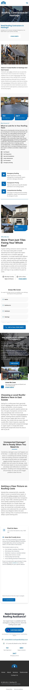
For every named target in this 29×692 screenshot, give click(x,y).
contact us (15, 563)
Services (15, 672)
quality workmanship (8, 140)
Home (3, 672)
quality (5, 345)
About (9, 672)
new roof (20, 254)
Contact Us (14, 675)
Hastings (8, 405)
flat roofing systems (18, 262)
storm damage (6, 83)
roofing (10, 72)
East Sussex (17, 75)
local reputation (21, 414)
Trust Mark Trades (16, 684)
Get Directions (10, 600)
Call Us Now (14, 363)
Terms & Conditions (18, 689)
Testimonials (24, 672)
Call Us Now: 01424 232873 (16, 327)
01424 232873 (14, 36)
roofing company (13, 496)
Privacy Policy (9, 689)
